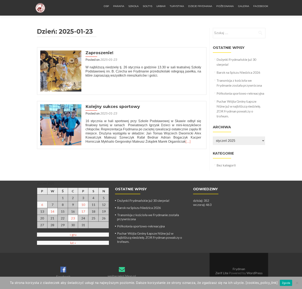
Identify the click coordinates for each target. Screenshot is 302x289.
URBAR (161, 6)
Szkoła (133, 6)
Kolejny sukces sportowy (112, 106)
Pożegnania (225, 6)
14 (52, 211)
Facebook (260, 6)
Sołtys (147, 6)
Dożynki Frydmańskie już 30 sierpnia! (143, 200)
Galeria (243, 6)
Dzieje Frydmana (200, 6)
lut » (73, 243)
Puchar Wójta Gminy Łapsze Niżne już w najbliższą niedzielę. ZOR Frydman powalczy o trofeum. (149, 237)
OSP (106, 6)
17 (83, 211)
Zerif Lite (222, 273)
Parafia (118, 6)
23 (73, 218)
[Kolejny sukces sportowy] (60, 124)
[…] (188, 141)
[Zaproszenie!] (60, 70)
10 (83, 204)
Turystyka (177, 6)
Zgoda (286, 282)
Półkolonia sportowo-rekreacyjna (240, 93)
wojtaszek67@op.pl (122, 276)
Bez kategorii (226, 165)
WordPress (254, 273)
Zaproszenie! (99, 52)
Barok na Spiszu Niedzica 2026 (238, 72)
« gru (73, 234)
